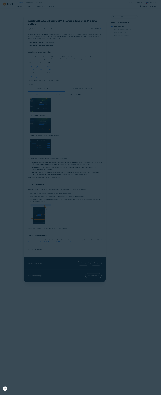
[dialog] (80, 197)
